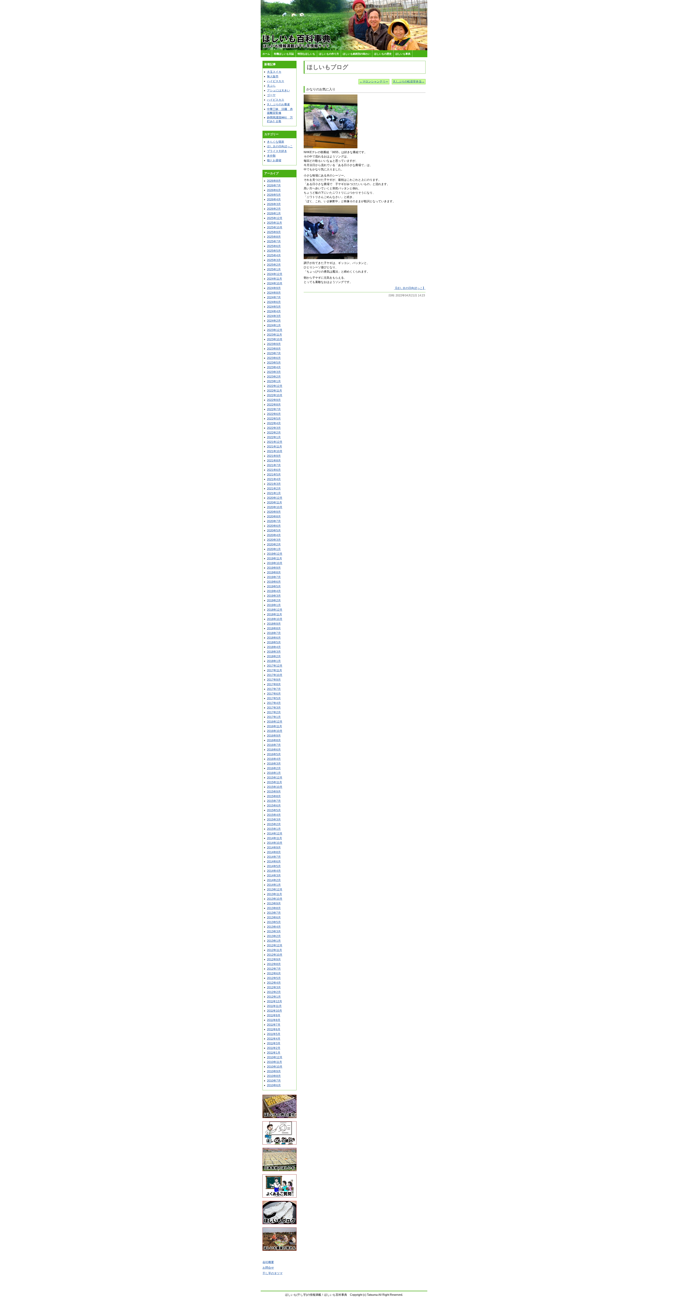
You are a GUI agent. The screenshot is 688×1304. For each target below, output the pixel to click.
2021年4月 (274, 479)
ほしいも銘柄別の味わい (356, 53)
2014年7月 (274, 856)
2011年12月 (274, 1001)
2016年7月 (274, 745)
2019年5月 (274, 586)
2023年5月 (274, 362)
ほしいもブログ (327, 67)
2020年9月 (274, 511)
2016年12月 (274, 721)
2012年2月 (274, 992)
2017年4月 (274, 703)
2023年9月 (274, 344)
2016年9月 (274, 735)
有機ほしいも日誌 (284, 53)
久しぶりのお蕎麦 (278, 104)
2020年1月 (274, 549)
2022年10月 (274, 395)
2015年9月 (274, 791)
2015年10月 (274, 786)
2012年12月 (274, 945)
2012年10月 (274, 954)
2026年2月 (274, 208)
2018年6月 (274, 637)
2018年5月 (274, 642)
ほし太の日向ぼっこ (280, 146)
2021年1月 (274, 493)
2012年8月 (274, 964)
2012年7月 (274, 968)
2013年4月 (274, 926)
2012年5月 (274, 978)
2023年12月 (274, 330)
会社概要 (268, 1262)
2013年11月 (274, 894)
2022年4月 (274, 423)
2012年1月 (274, 996)
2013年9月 (274, 903)
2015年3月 (274, 819)
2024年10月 (274, 283)
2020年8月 (274, 516)
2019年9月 (274, 567)
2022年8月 (274, 404)
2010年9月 (274, 1071)
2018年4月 (274, 647)
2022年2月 (274, 432)
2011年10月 (274, 1010)
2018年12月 (274, 609)
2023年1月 (274, 381)
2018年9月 (274, 623)
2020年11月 (274, 502)
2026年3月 (274, 204)
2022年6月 (274, 413)
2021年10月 (274, 451)
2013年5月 (274, 922)
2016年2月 (274, 768)
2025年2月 (274, 264)
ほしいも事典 (402, 53)
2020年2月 (274, 544)
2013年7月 (274, 912)
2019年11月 (274, 558)
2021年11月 (274, 446)
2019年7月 (274, 577)
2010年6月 (274, 1085)
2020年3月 (274, 539)
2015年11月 (274, 782)
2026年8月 (274, 180)
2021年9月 (274, 455)
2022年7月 (274, 409)
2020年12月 (274, 497)
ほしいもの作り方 (329, 53)
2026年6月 (274, 190)
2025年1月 (274, 269)
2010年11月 (274, 1062)
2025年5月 (274, 250)
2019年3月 (274, 595)
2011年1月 (273, 1052)
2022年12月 (274, 386)
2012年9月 (274, 959)
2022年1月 (274, 437)
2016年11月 (274, 726)
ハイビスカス (275, 81)
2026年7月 (274, 185)
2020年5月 (274, 530)
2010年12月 (274, 1057)
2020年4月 (274, 535)
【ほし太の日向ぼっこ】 (410, 288)
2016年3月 (274, 763)
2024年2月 (274, 320)
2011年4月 (273, 1038)
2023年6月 (274, 358)
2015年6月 (274, 805)
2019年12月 (274, 553)
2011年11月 (274, 1006)
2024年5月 (274, 306)
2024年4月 (274, 311)
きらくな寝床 (275, 141)
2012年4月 (274, 982)
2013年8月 (274, 908)
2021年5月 (274, 474)
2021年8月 (274, 460)
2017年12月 (274, 665)
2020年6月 (274, 525)
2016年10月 (274, 731)
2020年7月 (274, 521)
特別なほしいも (306, 53)
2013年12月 (274, 889)
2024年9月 (274, 288)
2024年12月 (274, 274)
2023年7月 (274, 353)
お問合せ (268, 1267)
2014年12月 (274, 833)
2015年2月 (274, 824)
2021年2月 (274, 488)
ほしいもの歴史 (383, 53)
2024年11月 (274, 278)
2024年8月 (274, 292)
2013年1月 (274, 940)
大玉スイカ (274, 71)
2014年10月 (274, 842)
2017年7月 (274, 689)
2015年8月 (274, 796)
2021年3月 (274, 483)
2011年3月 (273, 1043)
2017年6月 (274, 693)
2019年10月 (274, 563)
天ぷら (271, 85)
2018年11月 (274, 614)
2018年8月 (274, 628)
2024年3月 (274, 316)
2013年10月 (274, 898)
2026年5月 (274, 194)
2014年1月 (274, 884)
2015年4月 (274, 814)
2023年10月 (274, 339)
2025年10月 (274, 227)
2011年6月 (273, 1029)
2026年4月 (274, 199)
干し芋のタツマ (272, 1273)
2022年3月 (274, 427)
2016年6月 (274, 749)
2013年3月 (274, 931)
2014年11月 (274, 838)
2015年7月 (274, 800)
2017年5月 (274, 698)
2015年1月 (274, 828)
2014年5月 (274, 866)
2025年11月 (274, 222)
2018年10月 (274, 619)
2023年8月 (274, 348)
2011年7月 (273, 1024)
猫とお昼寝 (274, 160)
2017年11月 (274, 670)
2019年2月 (274, 600)
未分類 (271, 155)
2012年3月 (274, 987)
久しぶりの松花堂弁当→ (408, 81)
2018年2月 (274, 656)
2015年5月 (274, 810)
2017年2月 (274, 712)
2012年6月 (274, 973)
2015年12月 (274, 777)
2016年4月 (274, 758)
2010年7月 (274, 1080)
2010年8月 (274, 1076)
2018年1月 (274, 661)
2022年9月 (274, 399)
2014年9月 (274, 847)
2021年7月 (274, 465)
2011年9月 (273, 1015)
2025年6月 (274, 246)
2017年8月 (274, 684)
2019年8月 (274, 572)
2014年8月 (274, 852)
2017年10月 (274, 675)
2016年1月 (274, 772)
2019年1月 (274, 605)
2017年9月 (274, 679)
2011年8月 (273, 1020)
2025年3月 (274, 260)
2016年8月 (274, 740)
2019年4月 (274, 591)
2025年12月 (274, 218)
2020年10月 (274, 507)
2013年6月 (274, 917)
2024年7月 (274, 297)
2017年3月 (274, 707)
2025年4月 (274, 255)
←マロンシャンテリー (374, 81)
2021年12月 (274, 441)
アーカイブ (271, 173)
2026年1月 (274, 213)
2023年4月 (274, 367)
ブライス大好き (277, 151)
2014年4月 (274, 870)
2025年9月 (274, 232)
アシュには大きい (278, 90)
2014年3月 (274, 875)
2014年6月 (274, 861)
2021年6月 (274, 469)
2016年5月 (274, 754)
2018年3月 (274, 651)
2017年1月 (274, 717)
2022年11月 (274, 390)
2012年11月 (274, 950)
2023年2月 (274, 376)
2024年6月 (274, 302)
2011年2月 (273, 1048)
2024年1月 (274, 325)
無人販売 (272, 76)
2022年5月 (274, 418)
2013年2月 (274, 936)
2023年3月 (274, 372)
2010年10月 (274, 1066)
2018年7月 (274, 633)
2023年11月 (274, 334)
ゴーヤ (271, 95)
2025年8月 (274, 236)
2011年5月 (273, 1034)
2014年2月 (274, 880)
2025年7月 (274, 241)
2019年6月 (274, 581)
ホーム (266, 53)
